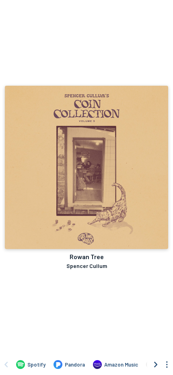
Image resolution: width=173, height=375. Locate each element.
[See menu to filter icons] (167, 364)
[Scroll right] (155, 364)
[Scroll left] (6, 364)
